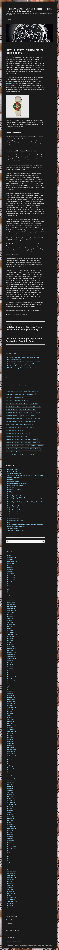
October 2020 (11, 632)
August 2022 (10, 588)
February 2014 (11, 794)
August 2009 (11, 903)
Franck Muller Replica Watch (15, 485)
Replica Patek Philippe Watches (34, 445)
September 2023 (12, 561)
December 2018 (11, 677)
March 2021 (10, 622)
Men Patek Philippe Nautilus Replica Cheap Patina (21, 363)
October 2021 (11, 608)
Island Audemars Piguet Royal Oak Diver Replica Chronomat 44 (25, 368)
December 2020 (11, 628)
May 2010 (10, 885)
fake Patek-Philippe (12, 394)
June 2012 (10, 834)
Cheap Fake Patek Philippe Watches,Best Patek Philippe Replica (25, 475)
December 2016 (11, 725)
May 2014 (10, 788)
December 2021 (11, 604)
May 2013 (10, 812)
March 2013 (10, 816)
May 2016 (10, 739)
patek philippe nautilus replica (31, 412)
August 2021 (10, 612)
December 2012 (11, 822)
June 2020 (10, 640)
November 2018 (11, 679)
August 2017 (10, 709)
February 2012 (11, 842)
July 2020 (10, 638)
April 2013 (10, 814)
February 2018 (11, 697)
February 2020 (11, 648)
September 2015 (11, 755)
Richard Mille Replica (13, 518)
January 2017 (11, 723)
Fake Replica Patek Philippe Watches (17, 403)
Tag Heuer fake (24, 454)
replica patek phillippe (12, 448)
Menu (9, 19)
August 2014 (10, 782)
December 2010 (11, 871)
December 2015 (11, 749)
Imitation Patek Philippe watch (31, 406)
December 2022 (11, 580)
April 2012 (10, 838)
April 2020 (10, 644)
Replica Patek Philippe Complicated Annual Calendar (21, 439)
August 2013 (10, 806)
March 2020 (10, 646)
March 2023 (10, 573)
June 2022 (10, 592)
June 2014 (10, 786)
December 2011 (11, 847)
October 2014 (11, 778)
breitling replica (36, 385)
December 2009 (11, 895)
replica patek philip (29, 421)
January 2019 (11, 675)
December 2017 (11, 701)
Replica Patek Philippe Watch (14, 445)
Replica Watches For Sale (13, 451)
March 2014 (10, 792)
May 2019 (10, 666)
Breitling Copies (25, 385)
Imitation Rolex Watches (14, 489)
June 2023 (10, 567)
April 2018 (10, 693)
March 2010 (10, 889)
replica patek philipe (12, 424)
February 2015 (11, 770)
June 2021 (10, 616)
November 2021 (11, 606)
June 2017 (10, 713)
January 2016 (11, 747)
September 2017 (11, 707)
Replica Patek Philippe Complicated (16, 436)
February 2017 (11, 721)
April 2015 (10, 766)
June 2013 (10, 810)
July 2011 (9, 857)
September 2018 (11, 683)
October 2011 (11, 851)
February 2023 (11, 575)
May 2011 (9, 861)
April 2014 (10, 790)
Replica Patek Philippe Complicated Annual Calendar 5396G (23, 442)
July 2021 (9, 614)
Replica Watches (35, 448)
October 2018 (11, 681)
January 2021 (11, 626)
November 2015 (11, 751)
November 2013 (11, 800)
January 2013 (11, 820)
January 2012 (11, 844)
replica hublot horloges (12, 83)
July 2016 (9, 735)
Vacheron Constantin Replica (15, 530)
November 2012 (11, 824)
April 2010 (10, 887)
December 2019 (11, 652)
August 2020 (10, 636)
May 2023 (10, 569)
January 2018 (11, 699)
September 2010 (11, 877)
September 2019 (12, 658)
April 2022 (10, 596)
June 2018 (10, 689)
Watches (32, 454)
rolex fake (25, 451)
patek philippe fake (12, 409)
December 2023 (11, 555)
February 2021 (11, 624)
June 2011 (10, 859)
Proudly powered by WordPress (45, 945)
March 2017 (10, 719)
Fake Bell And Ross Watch (14, 477)
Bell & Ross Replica (12, 469)
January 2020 (11, 650)
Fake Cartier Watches (13, 481)
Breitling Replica (12, 471)
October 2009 (11, 899)
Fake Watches (33, 403)
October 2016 (11, 729)
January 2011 (10, 869)
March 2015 (10, 768)
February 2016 (11, 745)
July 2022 (10, 590)
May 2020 (10, 642)
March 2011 (10, 865)
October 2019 (11, 656)
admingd (10, 314)
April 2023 (10, 571)
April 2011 (10, 863)
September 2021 (11, 610)
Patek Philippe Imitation (13, 412)
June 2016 (10, 737)
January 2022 (11, 602)
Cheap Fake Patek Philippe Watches (16, 391)
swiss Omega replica (35, 451)
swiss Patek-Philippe (12, 454)
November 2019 (11, 654)
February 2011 (11, 867)
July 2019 (9, 662)
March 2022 (10, 598)
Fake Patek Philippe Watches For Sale (17, 400)
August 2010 (10, 879)
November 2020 (11, 630)
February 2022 (11, 600)
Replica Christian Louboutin (14, 421)
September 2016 (12, 731)
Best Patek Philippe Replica (23, 382)
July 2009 (10, 905)
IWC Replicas (11, 491)
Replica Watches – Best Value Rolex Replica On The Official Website (29, 10)
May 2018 (10, 691)
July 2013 (9, 808)
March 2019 (10, 671)
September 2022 (12, 586)
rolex (8, 522)
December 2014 (11, 774)
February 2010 (11, 891)
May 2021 (10, 618)
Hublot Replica (23, 314)
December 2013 (11, 798)
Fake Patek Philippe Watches (14, 397)
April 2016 (10, 741)
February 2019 (11, 673)
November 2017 (11, 703)
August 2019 (10, 660)
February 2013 (11, 818)
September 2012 (11, 828)
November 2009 (11, 897)
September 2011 (11, 853)
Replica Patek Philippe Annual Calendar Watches (20, 427)
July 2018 (9, 687)
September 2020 (12, 634)
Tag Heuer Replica (12, 528)
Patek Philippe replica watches (15, 418)
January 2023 (11, 578)
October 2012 (11, 826)
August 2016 (10, 733)
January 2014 (11, 796)
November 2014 (11, 776)
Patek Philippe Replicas (28, 415)
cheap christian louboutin (13, 388)
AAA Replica (9, 382)
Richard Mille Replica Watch (15, 520)
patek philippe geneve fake (27, 409)
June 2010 (10, 883)
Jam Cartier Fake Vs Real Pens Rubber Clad (19, 366)
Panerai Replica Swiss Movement (16, 496)
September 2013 (11, 804)
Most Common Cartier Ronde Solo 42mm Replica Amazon (23, 361)
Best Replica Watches (12, 385)
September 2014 (11, 780)
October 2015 (11, 753)
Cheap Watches (33, 391)
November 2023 (11, 557)
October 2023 (11, 559)
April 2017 (10, 717)
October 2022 (11, 584)
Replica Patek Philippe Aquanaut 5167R (17, 433)
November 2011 (11, 849)
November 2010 (11, 873)
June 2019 (10, 664)
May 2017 (10, 715)
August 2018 (10, 685)
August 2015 (10, 758)
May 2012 (10, 836)
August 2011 (10, 855)
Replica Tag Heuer (12, 516)
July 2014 (9, 784)
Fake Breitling (11, 479)
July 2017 (9, 711)
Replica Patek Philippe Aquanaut (15, 430)
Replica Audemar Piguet (14, 508)
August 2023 (10, 563)
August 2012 (10, 830)
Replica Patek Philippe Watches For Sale (18, 514)
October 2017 (11, 705)
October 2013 (11, 802)
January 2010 (11, 893)
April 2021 (10, 620)
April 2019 (10, 669)
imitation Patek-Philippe (13, 406)
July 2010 (9, 881)
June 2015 (10, 762)
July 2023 (10, 565)
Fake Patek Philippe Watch (27, 394)
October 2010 (11, 875)
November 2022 (11, 582)
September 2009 (12, 901)
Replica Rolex (25, 448)
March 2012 (10, 840)
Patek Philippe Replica (12, 415)
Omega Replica (11, 494)
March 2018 (10, 695)
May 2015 (10, 764)
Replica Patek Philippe (26, 424)
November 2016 (11, 727)
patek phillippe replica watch (34, 418)
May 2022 (10, 594)
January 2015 (11, 772)
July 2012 (9, 832)
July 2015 (9, 760)
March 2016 (10, 743)
